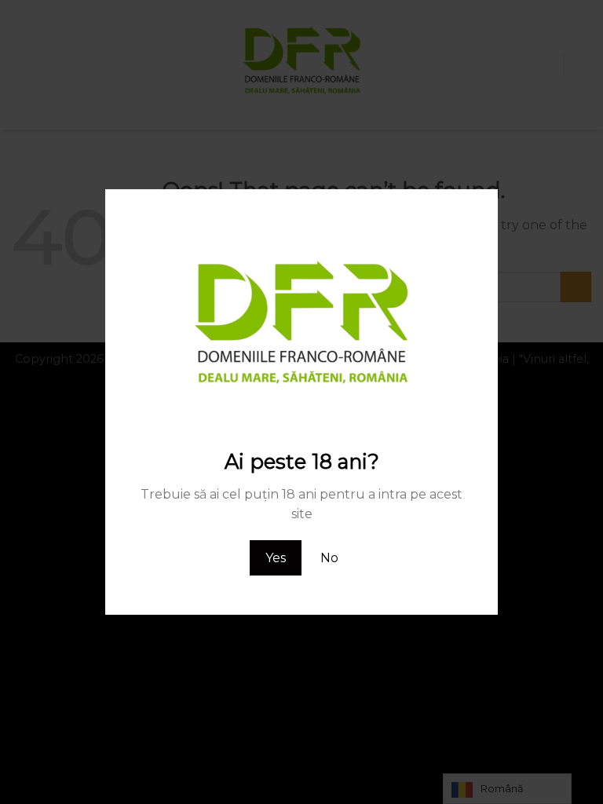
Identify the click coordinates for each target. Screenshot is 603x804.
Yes (275, 557)
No (329, 557)
